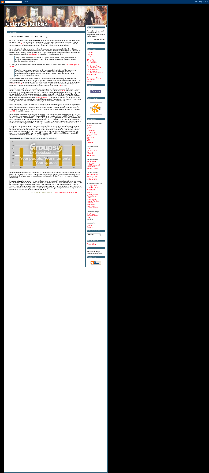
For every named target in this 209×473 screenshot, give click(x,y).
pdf (60, 85)
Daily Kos (90, 152)
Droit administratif (92, 216)
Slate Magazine (92, 74)
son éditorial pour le (72, 65)
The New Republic (93, 69)
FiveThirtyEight (92, 161)
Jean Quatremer (34, 54)
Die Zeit (89, 81)
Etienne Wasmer (92, 208)
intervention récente (15, 84)
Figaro (11, 66)
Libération (90, 54)
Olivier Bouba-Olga (93, 187)
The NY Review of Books (95, 73)
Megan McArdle (92, 178)
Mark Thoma (91, 206)
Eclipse (89, 127)
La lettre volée (91, 132)
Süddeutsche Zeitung (94, 78)
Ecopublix (90, 192)
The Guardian (91, 61)
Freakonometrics (92, 194)
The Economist (92, 63)
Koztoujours (91, 130)
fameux (62, 91)
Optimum (90, 203)
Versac (89, 141)
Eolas (88, 217)
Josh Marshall (91, 167)
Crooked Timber (92, 150)
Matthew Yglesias (92, 168)
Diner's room (91, 214)
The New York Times (93, 66)
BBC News (90, 59)
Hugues (89, 129)
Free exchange (92, 196)
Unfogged (90, 227)
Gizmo (89, 198)
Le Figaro (90, 56)
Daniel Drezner (92, 176)
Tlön (88, 139)
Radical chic (91, 137)
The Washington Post (94, 68)
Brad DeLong (91, 189)
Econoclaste (91, 191)
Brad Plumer (91, 155)
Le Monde (90, 52)
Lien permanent (60, 192)
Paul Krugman (91, 199)
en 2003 (12, 111)
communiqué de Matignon (18, 44)
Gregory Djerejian (92, 174)
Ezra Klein (90, 154)
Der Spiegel (91, 80)
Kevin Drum (90, 163)
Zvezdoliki (90, 142)
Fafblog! (89, 225)
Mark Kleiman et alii (93, 165)
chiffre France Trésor (41, 97)
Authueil (89, 125)
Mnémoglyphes (92, 134)
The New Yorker (92, 71)
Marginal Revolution (93, 201)
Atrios (88, 149)
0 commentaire (72, 192)
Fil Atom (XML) (91, 244)
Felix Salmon (91, 204)
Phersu (89, 136)
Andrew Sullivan (92, 180)
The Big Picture (92, 186)
